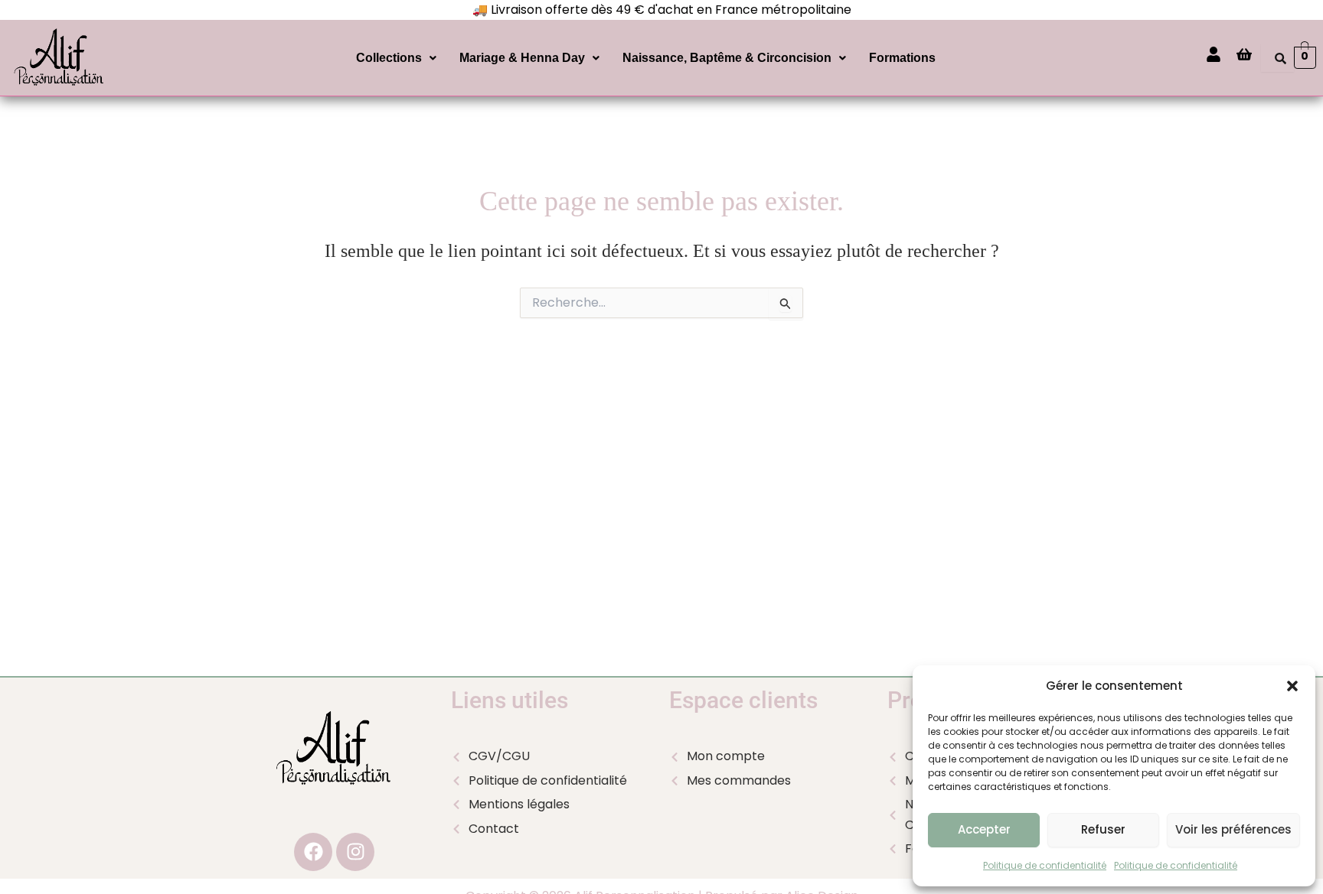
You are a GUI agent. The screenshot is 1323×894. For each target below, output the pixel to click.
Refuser (1103, 829)
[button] (1292, 686)
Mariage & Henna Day (522, 57)
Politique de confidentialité (1044, 865)
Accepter (984, 829)
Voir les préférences (1233, 829)
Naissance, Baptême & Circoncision (726, 57)
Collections (389, 57)
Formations (902, 57)
